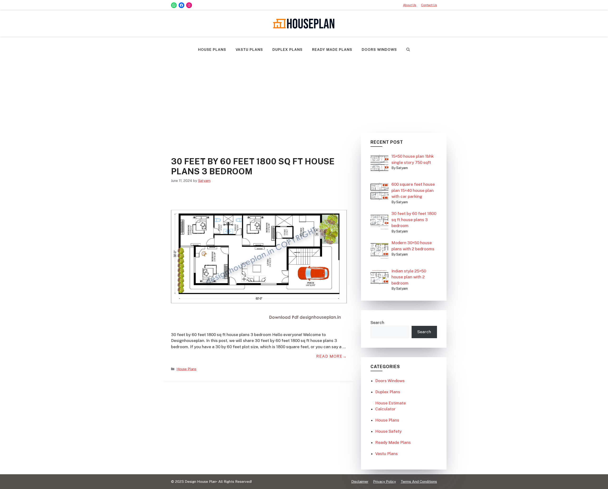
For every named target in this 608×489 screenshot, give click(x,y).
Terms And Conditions (419, 482)
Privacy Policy (384, 482)
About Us (409, 5)
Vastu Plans (249, 49)
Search (377, 322)
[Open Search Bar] (408, 50)
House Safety (388, 431)
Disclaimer (359, 482)
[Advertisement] (304, 92)
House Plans (212, 49)
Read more (329, 356)
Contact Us (429, 5)
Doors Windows (379, 49)
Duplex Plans (287, 49)
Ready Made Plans (332, 49)
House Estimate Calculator (390, 406)
